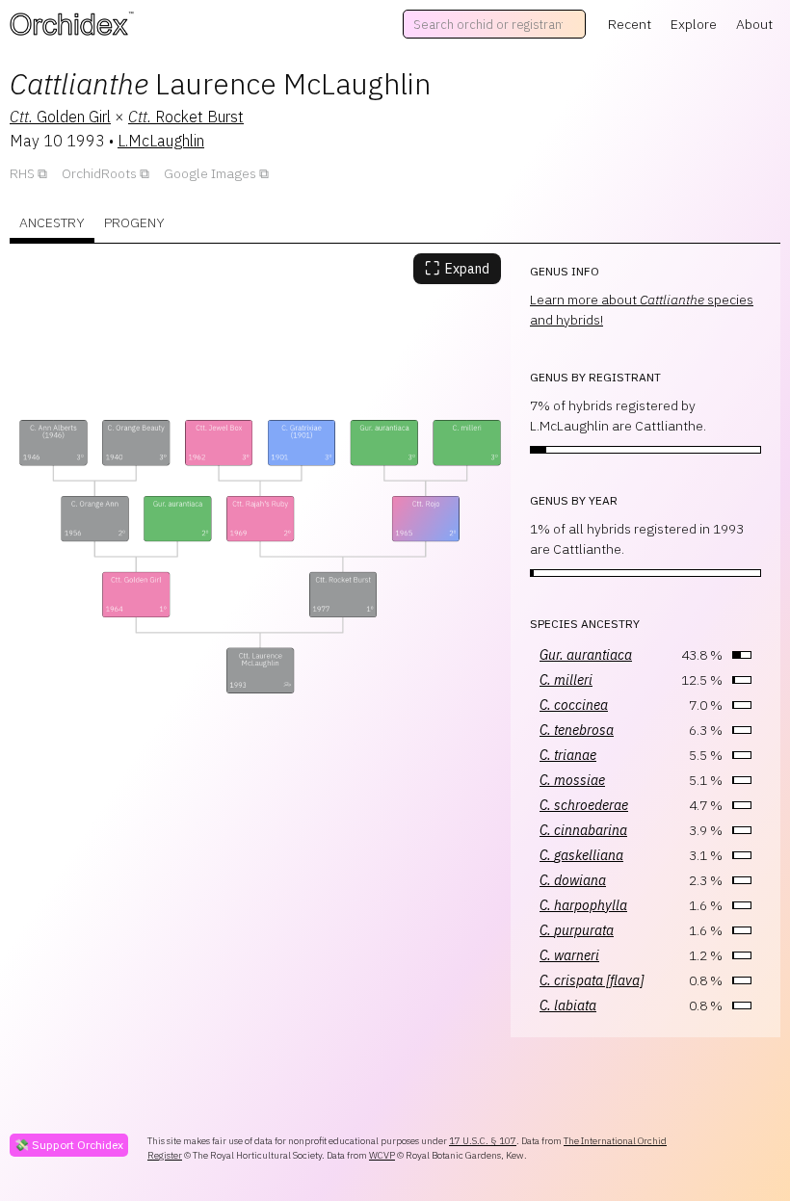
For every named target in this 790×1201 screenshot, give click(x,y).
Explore (694, 24)
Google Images (210, 173)
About (754, 24)
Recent (629, 24)
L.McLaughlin (161, 140)
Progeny (134, 222)
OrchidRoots (99, 173)
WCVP (382, 1155)
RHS (22, 173)
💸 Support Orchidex (68, 1144)
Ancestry (52, 222)
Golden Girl (60, 116)
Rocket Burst (186, 116)
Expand (457, 268)
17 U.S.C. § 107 (482, 1141)
